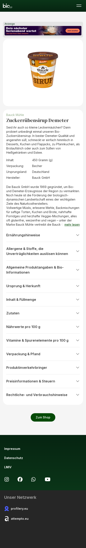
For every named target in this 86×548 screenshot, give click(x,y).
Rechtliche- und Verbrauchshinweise (36, 395)
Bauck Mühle (15, 115)
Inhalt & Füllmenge (21, 299)
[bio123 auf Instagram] (6, 479)
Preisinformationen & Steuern (30, 381)
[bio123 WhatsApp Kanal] (33, 479)
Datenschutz (13, 458)
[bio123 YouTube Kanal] (47, 479)
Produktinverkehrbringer (26, 367)
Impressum (12, 448)
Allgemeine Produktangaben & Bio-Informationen (35, 269)
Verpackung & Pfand (23, 354)
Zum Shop (43, 417)
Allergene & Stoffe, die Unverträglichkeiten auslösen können (37, 251)
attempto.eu (20, 518)
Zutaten (12, 313)
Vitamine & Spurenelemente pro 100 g (37, 340)
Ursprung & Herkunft (23, 286)
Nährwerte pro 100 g (23, 327)
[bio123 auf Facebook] (20, 479)
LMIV (7, 467)
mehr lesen (72, 224)
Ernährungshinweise (23, 235)
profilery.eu (19, 508)
